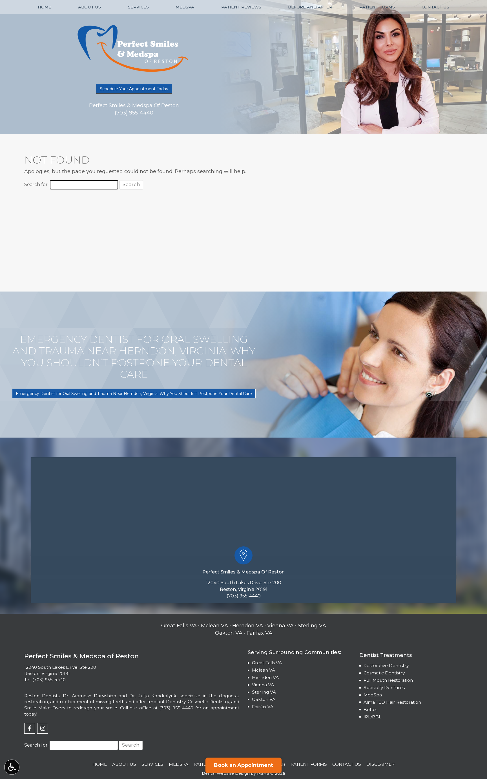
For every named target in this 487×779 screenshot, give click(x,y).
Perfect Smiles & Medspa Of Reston (243, 572)
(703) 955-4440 (244, 596)
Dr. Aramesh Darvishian (89, 695)
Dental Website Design (226, 773)
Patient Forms (377, 7)
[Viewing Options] (11, 767)
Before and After (310, 7)
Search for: (36, 184)
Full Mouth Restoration (388, 680)
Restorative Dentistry (386, 665)
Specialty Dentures (384, 687)
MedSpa (185, 7)
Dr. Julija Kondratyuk (152, 695)
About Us (89, 7)
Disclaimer (380, 764)
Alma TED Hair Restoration (392, 702)
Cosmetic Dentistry (384, 673)
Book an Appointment (243, 765)
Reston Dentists (41, 695)
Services (138, 7)
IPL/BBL (372, 717)
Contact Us (435, 7)
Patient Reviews (241, 7)
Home (44, 7)
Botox (370, 709)
